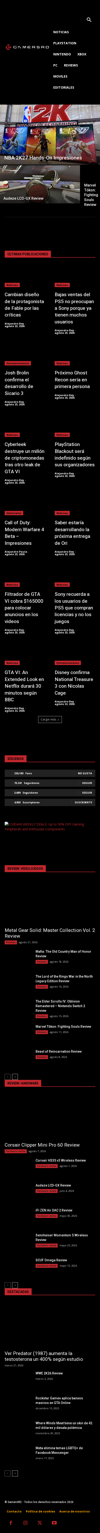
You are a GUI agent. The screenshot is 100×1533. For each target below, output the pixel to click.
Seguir (87, 783)
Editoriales (14, 513)
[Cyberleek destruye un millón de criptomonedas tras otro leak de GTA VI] (25, 426)
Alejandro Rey (14, 323)
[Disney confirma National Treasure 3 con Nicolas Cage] (75, 654)
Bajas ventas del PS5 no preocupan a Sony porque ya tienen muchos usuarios (74, 308)
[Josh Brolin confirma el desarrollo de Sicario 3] (25, 354)
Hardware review (15, 1151)
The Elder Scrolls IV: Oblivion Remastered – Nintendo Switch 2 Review (60, 1006)
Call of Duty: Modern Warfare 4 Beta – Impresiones (24, 533)
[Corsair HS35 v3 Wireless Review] (18, 1167)
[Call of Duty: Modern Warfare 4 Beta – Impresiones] (25, 504)
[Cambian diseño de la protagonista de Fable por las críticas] (25, 276)
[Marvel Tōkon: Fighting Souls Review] (18, 1033)
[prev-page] (7, 1077)
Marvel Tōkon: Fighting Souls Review (63, 1026)
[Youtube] (54, 1523)
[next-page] (15, 1077)
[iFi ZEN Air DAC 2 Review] (18, 1217)
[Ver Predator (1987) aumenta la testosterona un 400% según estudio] (50, 1325)
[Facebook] (11, 1523)
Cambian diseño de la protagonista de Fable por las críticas (24, 305)
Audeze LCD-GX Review (53, 1185)
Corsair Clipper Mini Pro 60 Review (42, 1145)
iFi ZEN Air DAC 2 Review (54, 1210)
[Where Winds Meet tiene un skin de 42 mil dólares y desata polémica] (18, 1430)
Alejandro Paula (16, 551)
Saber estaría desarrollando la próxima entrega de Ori (72, 533)
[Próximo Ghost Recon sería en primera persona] (75, 354)
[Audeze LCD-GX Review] (40, 184)
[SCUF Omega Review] (18, 1267)
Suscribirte (83, 802)
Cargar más (48, 719)
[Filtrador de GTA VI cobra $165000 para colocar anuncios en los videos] (25, 576)
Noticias (12, 285)
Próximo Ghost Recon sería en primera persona (72, 379)
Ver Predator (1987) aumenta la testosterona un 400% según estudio (44, 1356)
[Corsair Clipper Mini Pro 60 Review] (50, 1116)
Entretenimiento (18, 363)
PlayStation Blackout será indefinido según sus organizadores (75, 454)
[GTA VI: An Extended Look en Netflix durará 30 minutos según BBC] (25, 654)
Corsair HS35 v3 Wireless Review (61, 1160)
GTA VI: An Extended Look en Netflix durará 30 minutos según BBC (24, 686)
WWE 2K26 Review (49, 1373)
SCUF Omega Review (51, 1260)
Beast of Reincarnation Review (59, 1051)
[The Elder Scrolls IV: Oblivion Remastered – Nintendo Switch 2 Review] (18, 1008)
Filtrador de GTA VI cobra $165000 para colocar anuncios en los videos (24, 608)
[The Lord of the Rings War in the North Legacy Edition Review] (18, 983)
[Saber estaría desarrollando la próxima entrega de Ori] (75, 504)
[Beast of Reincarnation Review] (18, 1058)
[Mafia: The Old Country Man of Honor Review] (18, 958)
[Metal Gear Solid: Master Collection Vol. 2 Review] (50, 902)
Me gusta (85, 773)
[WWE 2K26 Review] (18, 1380)
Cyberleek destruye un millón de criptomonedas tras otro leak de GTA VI (24, 458)
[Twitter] (40, 1523)
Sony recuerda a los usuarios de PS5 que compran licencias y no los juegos (74, 608)
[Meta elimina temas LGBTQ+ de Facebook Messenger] (18, 1455)
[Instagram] (25, 1523)
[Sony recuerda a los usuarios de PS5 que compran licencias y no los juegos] (75, 576)
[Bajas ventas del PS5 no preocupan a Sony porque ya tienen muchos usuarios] (75, 276)
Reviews (11, 942)
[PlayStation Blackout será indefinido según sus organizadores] (75, 426)
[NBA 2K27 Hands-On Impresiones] (50, 135)
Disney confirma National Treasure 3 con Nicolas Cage (74, 682)
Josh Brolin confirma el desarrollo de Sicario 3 (19, 383)
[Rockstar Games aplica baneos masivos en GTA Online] (18, 1405)
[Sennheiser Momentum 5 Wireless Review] (18, 1242)
